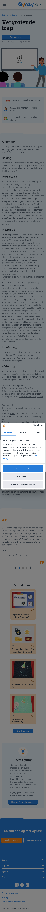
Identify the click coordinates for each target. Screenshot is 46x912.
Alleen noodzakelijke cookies (23, 484)
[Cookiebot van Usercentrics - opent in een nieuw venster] (33, 425)
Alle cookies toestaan (23, 469)
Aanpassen (21, 476)
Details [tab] (23, 432)
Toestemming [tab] (8, 432)
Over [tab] (38, 432)
